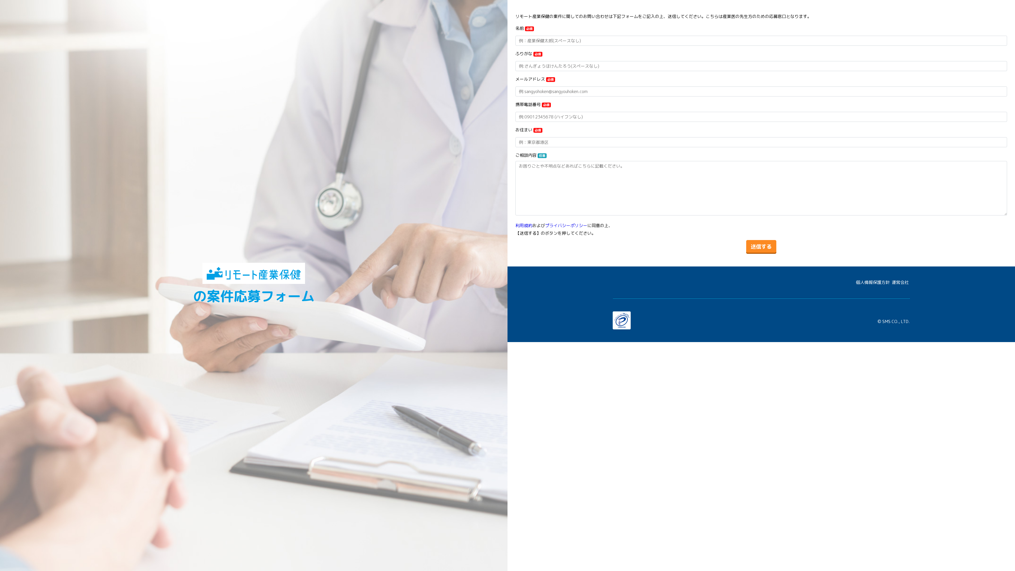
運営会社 (900, 282)
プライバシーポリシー (566, 225)
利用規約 (523, 225)
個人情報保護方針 (873, 282)
